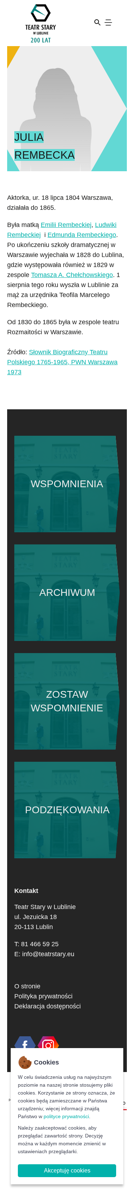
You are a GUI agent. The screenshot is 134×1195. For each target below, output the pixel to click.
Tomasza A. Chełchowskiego (72, 274)
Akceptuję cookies (67, 1170)
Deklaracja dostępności (47, 1006)
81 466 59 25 (40, 944)
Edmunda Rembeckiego (82, 234)
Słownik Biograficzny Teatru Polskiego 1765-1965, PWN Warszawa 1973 (62, 362)
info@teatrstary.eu (48, 954)
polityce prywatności (66, 1116)
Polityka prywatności (43, 996)
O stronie (27, 986)
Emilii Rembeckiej (66, 224)
